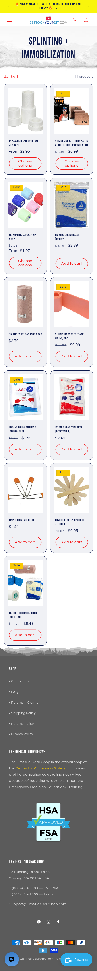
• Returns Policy (21, 723)
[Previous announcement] (9, 6)
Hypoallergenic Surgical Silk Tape (24, 143)
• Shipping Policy (22, 713)
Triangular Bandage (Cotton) (67, 237)
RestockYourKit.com (40, 958)
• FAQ (13, 692)
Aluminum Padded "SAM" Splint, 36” (69, 336)
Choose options (25, 163)
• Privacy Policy (21, 734)
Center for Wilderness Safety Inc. (44, 768)
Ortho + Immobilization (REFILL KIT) (23, 615)
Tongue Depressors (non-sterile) (70, 522)
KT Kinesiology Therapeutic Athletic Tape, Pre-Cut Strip (71, 143)
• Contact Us (19, 681)
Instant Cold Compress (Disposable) (22, 429)
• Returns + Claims (23, 702)
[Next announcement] (88, 6)
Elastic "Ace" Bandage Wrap (25, 334)
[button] (9, 19)
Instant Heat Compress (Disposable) (68, 429)
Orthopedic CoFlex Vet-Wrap (22, 237)
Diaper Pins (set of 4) (21, 520)
